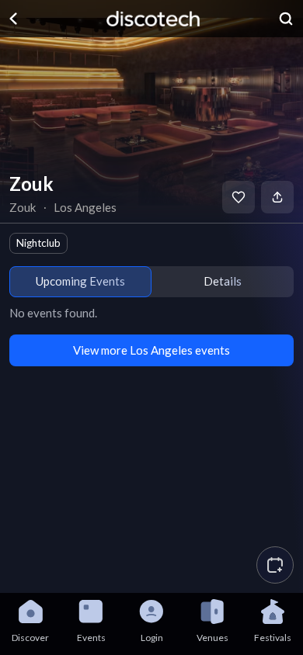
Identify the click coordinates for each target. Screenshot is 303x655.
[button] (275, 565)
